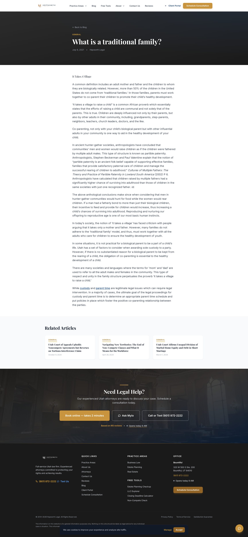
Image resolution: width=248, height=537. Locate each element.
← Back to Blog (79, 27)
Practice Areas (77, 6)
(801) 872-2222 (47, 481)
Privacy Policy (167, 517)
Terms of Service (183, 517)
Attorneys (86, 471)
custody (85, 288)
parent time (103, 288)
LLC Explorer (133, 491)
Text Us (64, 481)
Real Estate (132, 471)
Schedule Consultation (197, 5)
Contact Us (134, 6)
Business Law (133, 462)
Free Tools (106, 6)
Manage (168, 530)
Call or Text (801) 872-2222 (165, 415)
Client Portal (174, 5)
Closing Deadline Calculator (140, 496)
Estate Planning (134, 467)
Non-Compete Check (137, 500)
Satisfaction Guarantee (203, 517)
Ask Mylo (128, 415)
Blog (94, 6)
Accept (179, 530)
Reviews (149, 6)
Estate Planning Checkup (139, 486)
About (119, 6)
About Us (86, 467)
